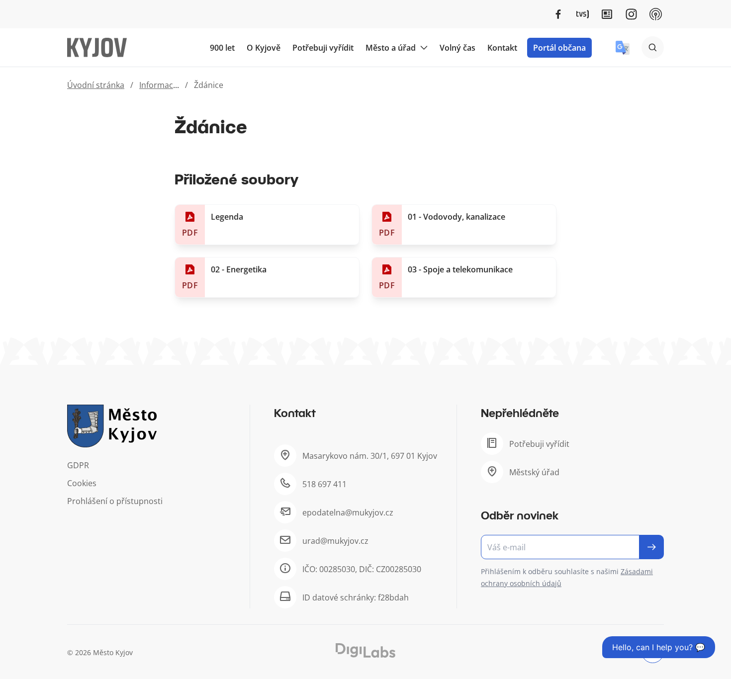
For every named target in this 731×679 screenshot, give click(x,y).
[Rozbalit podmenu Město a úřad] (424, 48)
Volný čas (457, 47)
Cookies (81, 483)
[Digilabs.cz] (365, 650)
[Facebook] (558, 14)
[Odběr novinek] (572, 547)
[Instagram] (631, 14)
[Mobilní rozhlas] (655, 14)
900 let (222, 47)
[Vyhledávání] (652, 47)
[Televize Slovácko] (582, 14)
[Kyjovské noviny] (607, 14)
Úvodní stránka (95, 85)
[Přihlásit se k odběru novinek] (652, 547)
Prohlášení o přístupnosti (115, 501)
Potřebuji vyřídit (323, 47)
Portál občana (559, 47)
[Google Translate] (623, 48)
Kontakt (502, 47)
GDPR (78, 465)
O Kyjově (263, 47)
